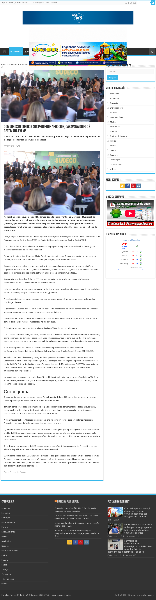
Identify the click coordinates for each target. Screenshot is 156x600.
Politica (30, 51)
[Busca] (153, 2)
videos (113, 169)
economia (13, 64)
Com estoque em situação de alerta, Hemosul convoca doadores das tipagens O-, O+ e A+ (137, 512)
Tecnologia (115, 160)
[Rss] (126, 3)
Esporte (95, 51)
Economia (24, 64)
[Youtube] (131, 3)
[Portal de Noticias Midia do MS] (78, 17)
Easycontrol (149, 595)
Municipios (46, 51)
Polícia (113, 141)
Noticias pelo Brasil (68, 501)
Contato (109, 51)
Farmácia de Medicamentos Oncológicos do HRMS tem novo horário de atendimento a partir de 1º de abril (130, 546)
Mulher (61, 51)
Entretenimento (116, 108)
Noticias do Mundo (118, 136)
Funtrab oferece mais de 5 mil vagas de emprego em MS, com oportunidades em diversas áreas (138, 528)
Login (118, 51)
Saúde (113, 150)
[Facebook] (128, 3)
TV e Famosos (116, 164)
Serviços (113, 155)
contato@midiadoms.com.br (44, 3)
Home (5, 51)
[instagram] (134, 3)
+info (140, 267)
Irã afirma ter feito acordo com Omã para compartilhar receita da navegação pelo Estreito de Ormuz (77, 533)
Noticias (16, 51)
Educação (114, 103)
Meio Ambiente (77, 51)
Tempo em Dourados (130, 240)
